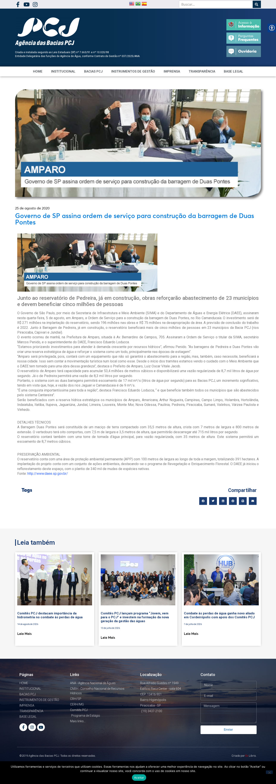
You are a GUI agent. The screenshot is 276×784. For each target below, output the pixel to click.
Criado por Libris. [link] (244, 755)
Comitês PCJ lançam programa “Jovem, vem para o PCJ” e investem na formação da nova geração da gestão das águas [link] (135, 617)
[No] (269, 772)
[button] (203, 501)
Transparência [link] (202, 71)
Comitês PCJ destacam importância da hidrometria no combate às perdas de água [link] (50, 615)
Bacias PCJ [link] (93, 71)
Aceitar (139, 777)
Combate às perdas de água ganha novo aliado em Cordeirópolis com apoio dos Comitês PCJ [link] (219, 615)
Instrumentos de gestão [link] (133, 71)
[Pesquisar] (257, 4)
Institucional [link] (63, 71)
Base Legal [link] (233, 71)
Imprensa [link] (172, 71)
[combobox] (216, 4)
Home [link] (37, 71)
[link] (17, 4)
